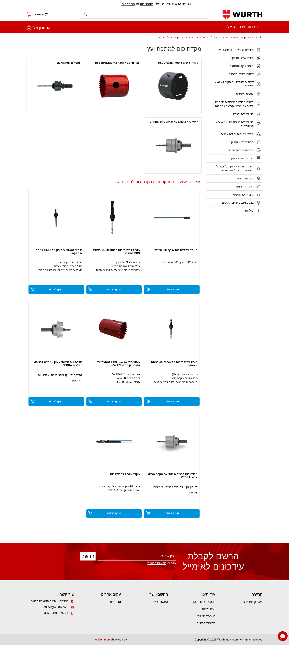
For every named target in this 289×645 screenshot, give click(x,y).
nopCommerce (103, 639)
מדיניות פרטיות (206, 623)
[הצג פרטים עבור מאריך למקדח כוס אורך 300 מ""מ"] (172, 217)
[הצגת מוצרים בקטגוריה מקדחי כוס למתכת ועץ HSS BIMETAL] (114, 86)
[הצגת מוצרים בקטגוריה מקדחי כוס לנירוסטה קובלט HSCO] (173, 86)
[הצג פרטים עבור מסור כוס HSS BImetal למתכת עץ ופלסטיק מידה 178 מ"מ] (114, 329)
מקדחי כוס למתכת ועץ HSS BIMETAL (117, 62)
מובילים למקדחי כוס (68, 62)
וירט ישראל (208, 609)
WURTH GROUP (203, 602)
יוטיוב (112, 602)
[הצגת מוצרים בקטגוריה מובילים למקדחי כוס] (55, 86)
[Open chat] (283, 636)
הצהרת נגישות (206, 616)
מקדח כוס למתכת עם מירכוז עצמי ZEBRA (174, 122)
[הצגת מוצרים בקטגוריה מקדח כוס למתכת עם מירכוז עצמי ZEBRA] (173, 146)
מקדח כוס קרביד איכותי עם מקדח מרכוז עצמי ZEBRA (173, 475)
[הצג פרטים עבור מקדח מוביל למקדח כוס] (114, 442)
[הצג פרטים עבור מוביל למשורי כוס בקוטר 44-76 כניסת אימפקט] (172, 329)
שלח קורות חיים (252, 602)
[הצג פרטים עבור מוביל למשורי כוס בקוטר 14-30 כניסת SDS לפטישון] (114, 217)
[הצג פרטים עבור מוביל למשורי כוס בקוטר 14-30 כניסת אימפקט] (56, 217)
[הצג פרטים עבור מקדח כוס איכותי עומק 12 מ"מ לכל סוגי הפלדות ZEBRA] (56, 329)
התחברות (128, 4)
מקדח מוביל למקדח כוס (125, 474)
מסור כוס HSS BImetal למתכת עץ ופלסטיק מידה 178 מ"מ (118, 363)
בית (260, 37)
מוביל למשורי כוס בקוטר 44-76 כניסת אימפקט (174, 363)
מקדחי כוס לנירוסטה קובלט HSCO (178, 62)
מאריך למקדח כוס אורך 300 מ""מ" (176, 250)
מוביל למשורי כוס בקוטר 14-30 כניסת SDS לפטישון (116, 251)
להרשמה (146, 4)
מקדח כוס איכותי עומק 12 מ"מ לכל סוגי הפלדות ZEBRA (57, 363)
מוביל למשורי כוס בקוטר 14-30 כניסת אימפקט (59, 251)
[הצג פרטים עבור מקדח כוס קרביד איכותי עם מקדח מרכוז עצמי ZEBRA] (172, 442)
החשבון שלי (41, 28)
